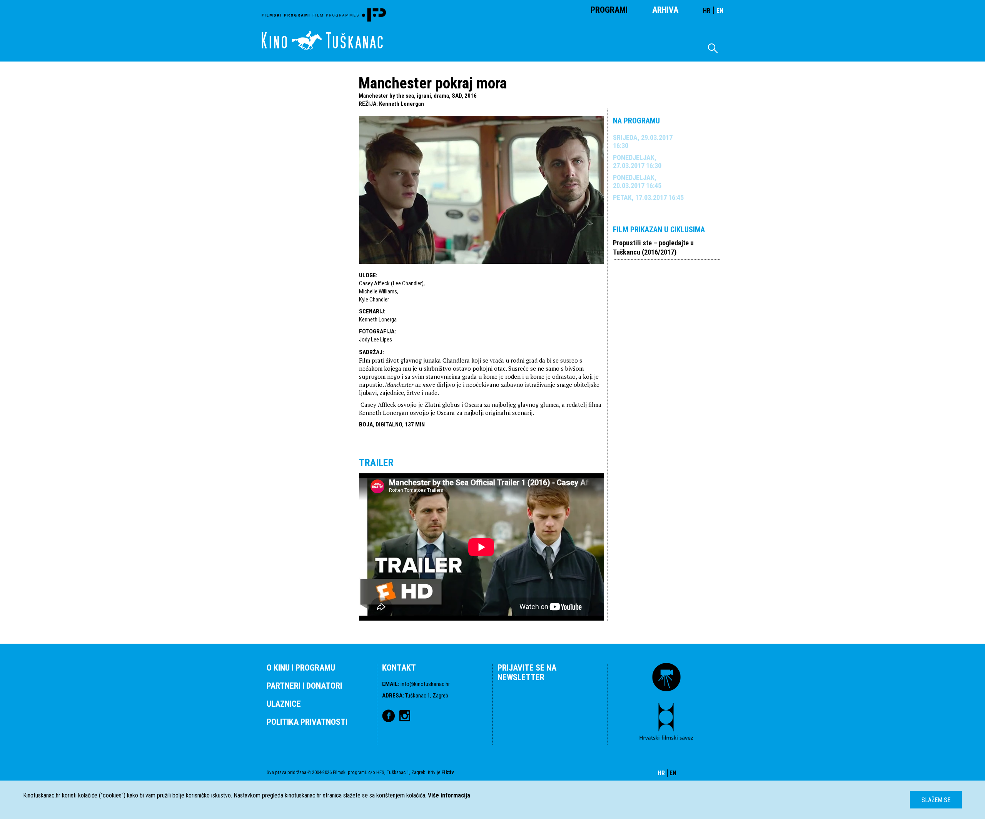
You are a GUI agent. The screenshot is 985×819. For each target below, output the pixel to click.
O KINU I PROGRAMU (301, 668)
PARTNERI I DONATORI (304, 686)
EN (719, 10)
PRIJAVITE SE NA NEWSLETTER (527, 672)
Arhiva (665, 10)
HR (706, 10)
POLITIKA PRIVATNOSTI (307, 722)
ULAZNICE (284, 704)
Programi (609, 10)
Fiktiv (447, 772)
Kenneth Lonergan (401, 103)
